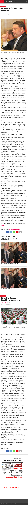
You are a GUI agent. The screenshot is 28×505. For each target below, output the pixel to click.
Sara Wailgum (5, 302)
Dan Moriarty (5, 13)
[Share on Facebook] (7, 232)
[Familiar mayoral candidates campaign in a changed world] (14, 252)
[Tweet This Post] (10, 232)
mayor (13, 229)
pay (16, 229)
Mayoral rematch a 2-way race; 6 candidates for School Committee (9, 289)
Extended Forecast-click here (11, 487)
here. (2, 225)
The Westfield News (10, 1)
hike (10, 229)
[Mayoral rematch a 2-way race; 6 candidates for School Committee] (14, 278)
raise (18, 229)
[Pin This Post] (17, 232)
